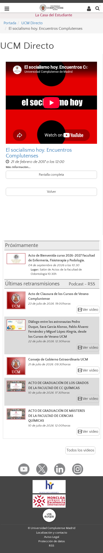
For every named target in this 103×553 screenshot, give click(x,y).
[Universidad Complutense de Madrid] (51, 7)
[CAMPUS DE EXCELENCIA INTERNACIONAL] (49, 501)
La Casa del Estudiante (53, 15)
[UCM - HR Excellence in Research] (49, 486)
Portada (10, 23)
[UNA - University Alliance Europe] (49, 515)
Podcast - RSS (82, 284)
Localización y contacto (51, 532)
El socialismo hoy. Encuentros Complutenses (39, 153)
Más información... (18, 167)
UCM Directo (32, 23)
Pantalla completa (51, 175)
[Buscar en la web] (97, 8)
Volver (51, 192)
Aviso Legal (51, 537)
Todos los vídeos (80, 450)
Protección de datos (51, 541)
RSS (51, 545)
